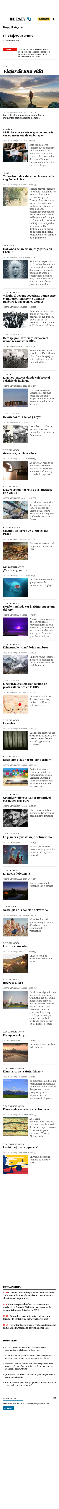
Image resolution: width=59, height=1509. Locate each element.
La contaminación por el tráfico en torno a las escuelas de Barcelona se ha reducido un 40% (29, 1326)
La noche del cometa (16, 874)
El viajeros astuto (11, 528)
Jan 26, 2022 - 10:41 (26, 346)
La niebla (9, 723)
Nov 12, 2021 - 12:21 (26, 422)
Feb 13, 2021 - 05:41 (26, 692)
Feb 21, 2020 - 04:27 (26, 1153)
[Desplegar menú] (5, 19)
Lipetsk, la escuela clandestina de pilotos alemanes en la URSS (25, 685)
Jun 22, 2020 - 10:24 (26, 952)
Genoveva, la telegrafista (19, 453)
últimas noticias (12, 1287)
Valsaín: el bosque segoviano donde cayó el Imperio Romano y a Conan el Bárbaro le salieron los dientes (29, 299)
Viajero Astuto (10, 907)
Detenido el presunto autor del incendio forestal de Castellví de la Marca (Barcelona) (27, 1317)
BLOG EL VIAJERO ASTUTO (13, 567)
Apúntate (8, 1408)
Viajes (5, 67)
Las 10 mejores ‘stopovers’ (20, 1147)
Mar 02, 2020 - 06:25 (27, 1115)
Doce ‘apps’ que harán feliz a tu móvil (27, 760)
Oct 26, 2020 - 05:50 (26, 765)
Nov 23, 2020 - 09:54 (26, 729)
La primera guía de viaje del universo (27, 837)
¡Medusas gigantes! (15, 570)
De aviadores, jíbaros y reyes (22, 417)
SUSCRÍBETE (44, 19)
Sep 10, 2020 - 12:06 (26, 843)
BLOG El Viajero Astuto (13, 1144)
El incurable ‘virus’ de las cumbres (25, 647)
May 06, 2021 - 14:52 (26, 653)
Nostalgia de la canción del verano (25, 910)
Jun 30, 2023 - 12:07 (26, 112)
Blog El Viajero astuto (13, 1032)
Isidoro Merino (9, 112)
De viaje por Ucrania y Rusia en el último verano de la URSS (25, 340)
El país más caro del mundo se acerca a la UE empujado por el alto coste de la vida (26, 1348)
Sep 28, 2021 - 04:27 (26, 539)
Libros (6, 173)
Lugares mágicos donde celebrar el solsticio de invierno (26, 379)
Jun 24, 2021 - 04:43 (26, 615)
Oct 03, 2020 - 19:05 (26, 806)
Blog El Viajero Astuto (13, 1068)
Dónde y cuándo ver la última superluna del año (29, 608)
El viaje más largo (14, 1035)
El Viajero (17, 27)
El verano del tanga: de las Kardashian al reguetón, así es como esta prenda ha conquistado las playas (30, 1356)
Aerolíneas (8, 129)
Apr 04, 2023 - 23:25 (26, 141)
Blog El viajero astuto (13, 1106)
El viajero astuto (18, 36)
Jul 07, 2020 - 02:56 (26, 915)
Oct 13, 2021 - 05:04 (26, 459)
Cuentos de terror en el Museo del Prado (25, 532)
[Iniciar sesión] (53, 19)
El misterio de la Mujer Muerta (23, 1072)
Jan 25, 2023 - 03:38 (26, 307)
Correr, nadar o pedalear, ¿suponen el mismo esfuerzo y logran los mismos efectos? (30, 1383)
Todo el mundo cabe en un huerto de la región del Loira (28, 178)
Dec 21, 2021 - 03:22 (26, 386)
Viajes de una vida (23, 71)
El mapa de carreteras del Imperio (26, 1109)
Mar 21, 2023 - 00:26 (26, 185)
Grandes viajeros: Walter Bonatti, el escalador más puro (27, 799)
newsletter (9, 1398)
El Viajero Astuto (11, 335)
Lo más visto (10, 1341)
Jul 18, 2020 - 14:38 (26, 879)
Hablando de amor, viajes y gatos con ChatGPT (27, 251)
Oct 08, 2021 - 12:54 (26, 498)
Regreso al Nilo (13, 983)
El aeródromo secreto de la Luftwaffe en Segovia (27, 491)
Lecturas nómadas (15, 946)
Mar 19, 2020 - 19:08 (26, 1077)
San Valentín (8, 246)
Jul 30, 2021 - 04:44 (26, 576)
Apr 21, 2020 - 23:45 (26, 1041)
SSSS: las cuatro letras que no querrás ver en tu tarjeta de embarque (28, 134)
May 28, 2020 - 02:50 (26, 988)
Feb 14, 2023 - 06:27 (26, 257)
